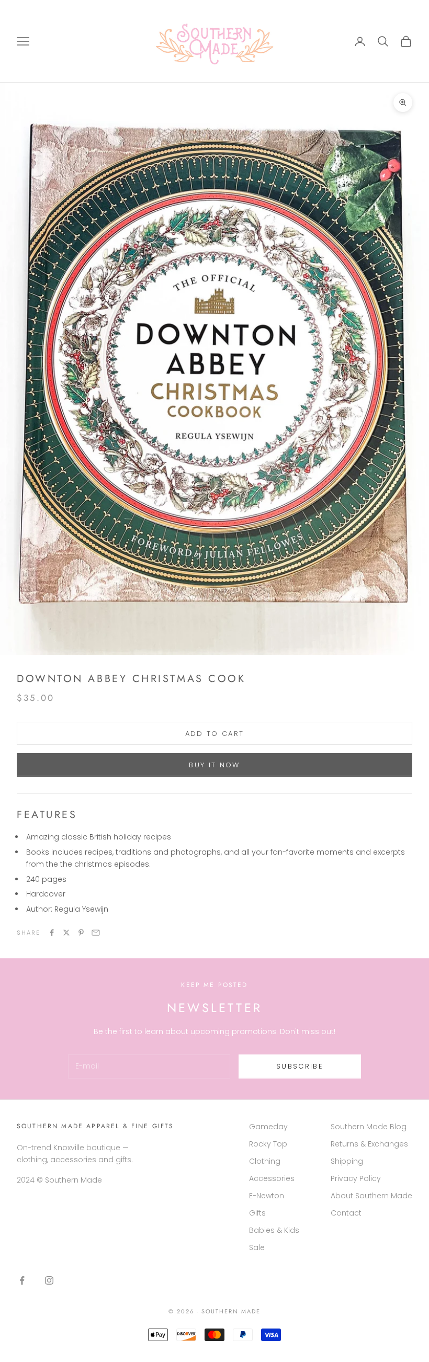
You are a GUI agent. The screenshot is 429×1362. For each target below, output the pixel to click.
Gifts (257, 1213)
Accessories (272, 1178)
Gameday (268, 1126)
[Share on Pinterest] (81, 932)
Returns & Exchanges (369, 1144)
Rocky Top (268, 1144)
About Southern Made (371, 1195)
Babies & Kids (274, 1230)
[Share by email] (96, 932)
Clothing (264, 1161)
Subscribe (299, 1066)
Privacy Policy (356, 1178)
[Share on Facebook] (52, 932)
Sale (257, 1247)
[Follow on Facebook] (22, 1280)
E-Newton (266, 1195)
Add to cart (214, 734)
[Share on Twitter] (66, 932)
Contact (346, 1213)
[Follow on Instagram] (49, 1280)
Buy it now (214, 765)
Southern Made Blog (369, 1126)
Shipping (347, 1161)
